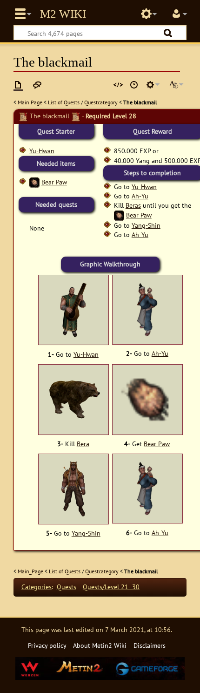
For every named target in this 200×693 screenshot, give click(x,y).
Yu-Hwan (41, 150)
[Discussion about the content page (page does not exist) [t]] (37, 84)
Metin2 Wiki (63, 14)
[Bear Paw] (34, 181)
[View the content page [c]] (18, 84)
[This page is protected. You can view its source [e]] (118, 84)
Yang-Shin (146, 225)
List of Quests (64, 102)
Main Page (30, 102)
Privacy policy (47, 645)
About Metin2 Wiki (100, 645)
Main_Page (30, 571)
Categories (36, 586)
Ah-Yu (140, 195)
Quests (66, 586)
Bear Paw (54, 181)
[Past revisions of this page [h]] (134, 84)
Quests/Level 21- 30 (111, 586)
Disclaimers (149, 645)
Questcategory (101, 102)
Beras (133, 205)
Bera (83, 444)
